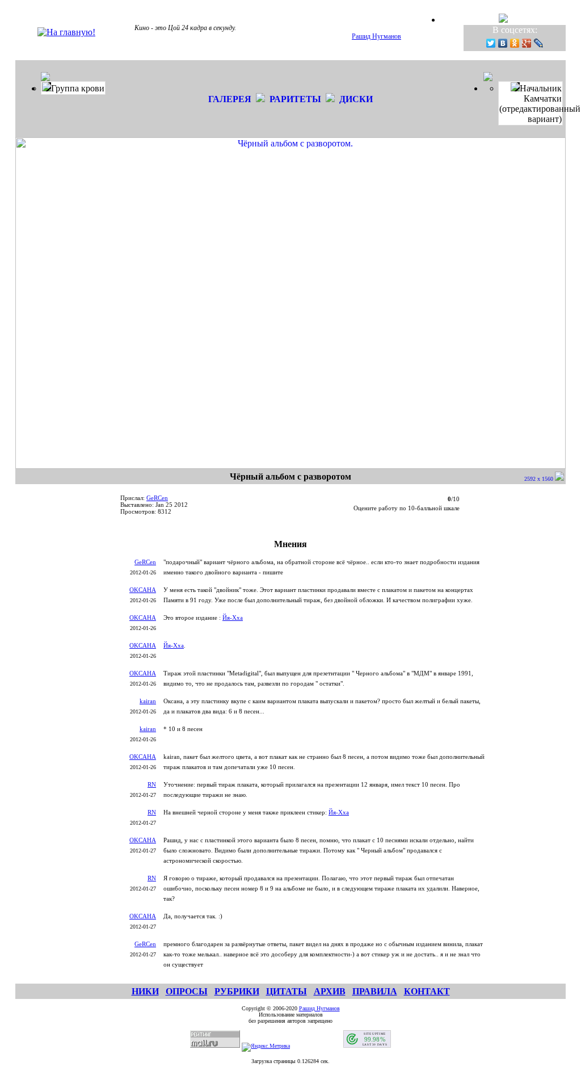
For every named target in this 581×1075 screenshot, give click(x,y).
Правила (374, 991)
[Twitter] (491, 43)
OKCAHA (142, 589)
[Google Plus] (527, 43)
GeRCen (157, 497)
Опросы (187, 991)
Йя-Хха (232, 617)
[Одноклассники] (515, 43)
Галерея (229, 99)
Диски (356, 99)
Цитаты (286, 991)
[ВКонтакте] (503, 43)
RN (152, 784)
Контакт (427, 991)
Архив (330, 991)
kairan (148, 701)
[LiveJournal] (539, 43)
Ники (145, 991)
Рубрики (236, 991)
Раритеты (295, 99)
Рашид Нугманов (376, 36)
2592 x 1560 (539, 479)
